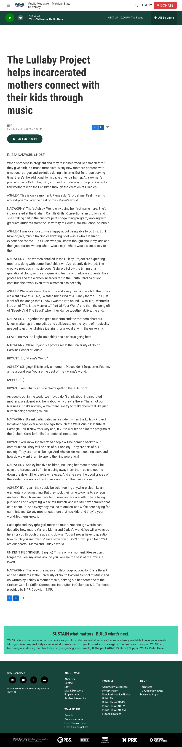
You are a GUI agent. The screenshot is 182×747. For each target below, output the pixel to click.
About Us (70, 679)
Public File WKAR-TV (113, 702)
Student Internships (76, 698)
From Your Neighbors (76, 727)
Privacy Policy (110, 690)
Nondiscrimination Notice (116, 694)
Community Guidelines (115, 686)
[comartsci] (31, 740)
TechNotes (146, 686)
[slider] (26, 18)
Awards (69, 715)
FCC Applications (111, 713)
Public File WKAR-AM (114, 710)
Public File (107, 698)
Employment (72, 694)
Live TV (147, 5)
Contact (69, 683)
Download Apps (149, 694)
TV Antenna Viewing (151, 690)
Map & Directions (74, 690)
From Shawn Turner (76, 723)
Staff (68, 686)
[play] (10, 18)
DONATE (166, 5)
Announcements (74, 719)
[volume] (20, 18)
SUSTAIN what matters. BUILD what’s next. (91, 634)
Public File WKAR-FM (113, 706)
